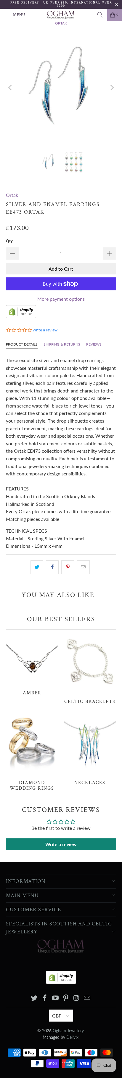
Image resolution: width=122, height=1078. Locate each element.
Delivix (72, 1037)
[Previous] (10, 87)
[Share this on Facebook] (52, 567)
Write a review (61, 844)
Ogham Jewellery (68, 1030)
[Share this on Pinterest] (67, 567)
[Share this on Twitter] (36, 567)
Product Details (22, 344)
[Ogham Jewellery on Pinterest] (66, 998)
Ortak (12, 195)
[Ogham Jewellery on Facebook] (45, 998)
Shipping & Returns (62, 344)
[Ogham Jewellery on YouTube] (55, 998)
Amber (32, 664)
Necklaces (90, 750)
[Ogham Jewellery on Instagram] (76, 998)
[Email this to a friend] (83, 567)
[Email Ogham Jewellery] (87, 998)
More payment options (61, 299)
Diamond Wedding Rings (32, 752)
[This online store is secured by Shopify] (21, 316)
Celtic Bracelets (90, 668)
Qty (9, 240)
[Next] (111, 87)
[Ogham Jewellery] (61, 15)
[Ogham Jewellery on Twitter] (34, 998)
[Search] (100, 15)
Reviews (94, 344)
